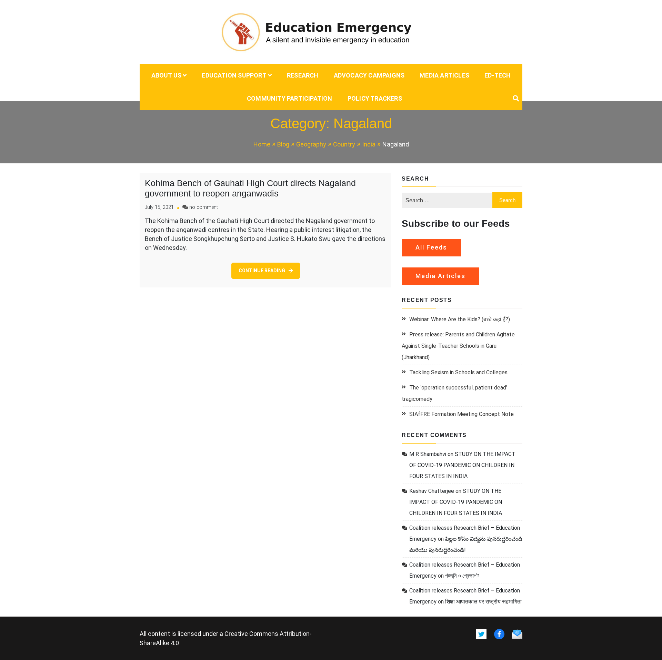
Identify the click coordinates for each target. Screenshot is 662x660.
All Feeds (431, 247)
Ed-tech (497, 75)
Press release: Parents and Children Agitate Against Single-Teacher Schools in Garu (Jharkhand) (458, 346)
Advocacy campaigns (369, 75)
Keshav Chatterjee (431, 491)
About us (166, 75)
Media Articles (444, 75)
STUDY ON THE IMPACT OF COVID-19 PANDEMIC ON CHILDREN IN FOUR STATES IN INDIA (462, 465)
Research (303, 75)
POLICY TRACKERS (375, 98)
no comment (203, 207)
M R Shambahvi (427, 454)
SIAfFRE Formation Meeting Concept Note (461, 414)
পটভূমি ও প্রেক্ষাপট (462, 575)
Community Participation (289, 98)
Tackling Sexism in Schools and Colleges (458, 372)
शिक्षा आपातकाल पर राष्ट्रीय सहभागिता (483, 601)
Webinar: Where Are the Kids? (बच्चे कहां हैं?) (459, 319)
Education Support (234, 75)
